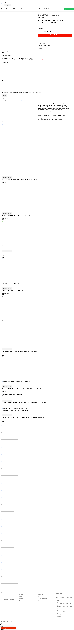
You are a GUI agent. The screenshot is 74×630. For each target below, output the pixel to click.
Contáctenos (40, 594)
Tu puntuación (5, 62)
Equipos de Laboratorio (46, 14)
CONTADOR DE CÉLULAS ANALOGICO (13, 290)
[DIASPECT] (9, 565)
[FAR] (7, 529)
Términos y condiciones (43, 602)
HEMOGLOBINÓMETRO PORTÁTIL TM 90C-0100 (16, 215)
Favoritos (21, 600)
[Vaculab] (9, 435)
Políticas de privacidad (42, 598)
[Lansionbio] (9, 486)
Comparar (21, 598)
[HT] (9, 500)
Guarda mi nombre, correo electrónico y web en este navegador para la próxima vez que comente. (22, 92)
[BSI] (9, 572)
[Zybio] (9, 428)
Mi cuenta (21, 594)
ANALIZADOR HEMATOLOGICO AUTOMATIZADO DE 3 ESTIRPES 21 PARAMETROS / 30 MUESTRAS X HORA (34, 253)
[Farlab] (7, 522)
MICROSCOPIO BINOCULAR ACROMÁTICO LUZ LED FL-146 (19, 179)
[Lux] (9, 464)
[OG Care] (9, 450)
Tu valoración (5, 66)
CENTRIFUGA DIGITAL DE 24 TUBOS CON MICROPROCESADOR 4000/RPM (24, 403)
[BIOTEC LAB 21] (9, 579)
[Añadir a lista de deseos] (9, 174)
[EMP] (7, 536)
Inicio (39, 14)
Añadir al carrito (48, 31)
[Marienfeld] (9, 457)
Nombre (4, 80)
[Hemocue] (9, 507)
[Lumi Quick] (7, 471)
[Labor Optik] (9, 493)
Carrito (20, 596)
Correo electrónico (6, 85)
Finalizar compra (22, 602)
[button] (7, 177)
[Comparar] (3, 174)
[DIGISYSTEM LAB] (9, 558)
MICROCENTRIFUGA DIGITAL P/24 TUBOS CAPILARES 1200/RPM (21, 388)
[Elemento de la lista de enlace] (64, 606)
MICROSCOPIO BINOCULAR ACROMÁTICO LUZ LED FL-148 (19, 351)
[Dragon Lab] (7, 543)
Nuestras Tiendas (41, 600)
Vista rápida (6, 174)
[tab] (33, 49)
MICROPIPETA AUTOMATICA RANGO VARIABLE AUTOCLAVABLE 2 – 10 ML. (24, 417)
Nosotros (40, 596)
